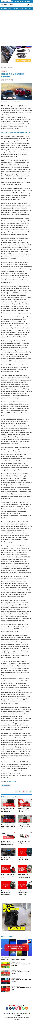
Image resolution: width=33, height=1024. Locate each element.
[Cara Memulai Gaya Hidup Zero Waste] (5, 973)
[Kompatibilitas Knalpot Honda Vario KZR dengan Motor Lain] (8, 836)
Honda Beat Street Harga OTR (7, 858)
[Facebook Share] (16, 791)
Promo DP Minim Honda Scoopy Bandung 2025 (6, 892)
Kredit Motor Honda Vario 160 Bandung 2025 (7, 876)
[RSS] (26, 1008)
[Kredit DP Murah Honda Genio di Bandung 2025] (25, 885)
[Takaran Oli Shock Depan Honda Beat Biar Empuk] (25, 803)
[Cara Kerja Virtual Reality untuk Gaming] (5, 981)
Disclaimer (17, 1015)
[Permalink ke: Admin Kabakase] (2, 80)
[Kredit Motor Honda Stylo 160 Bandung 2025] (25, 852)
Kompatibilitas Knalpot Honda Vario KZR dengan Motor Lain (7, 843)
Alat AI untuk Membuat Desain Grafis (21, 988)
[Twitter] (10, 1008)
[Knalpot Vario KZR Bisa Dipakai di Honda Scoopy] (25, 819)
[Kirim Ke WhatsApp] (30, 791)
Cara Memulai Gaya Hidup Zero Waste (21, 972)
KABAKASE (8, 5)
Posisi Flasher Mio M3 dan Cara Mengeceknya (7, 810)
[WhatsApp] (23, 1008)
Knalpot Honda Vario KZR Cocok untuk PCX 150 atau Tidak (8, 826)
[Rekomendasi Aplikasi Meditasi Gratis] (16, 947)
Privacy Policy (25, 1013)
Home (5, 1013)
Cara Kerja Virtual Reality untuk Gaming (21, 980)
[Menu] (2, 4)
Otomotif (4, 71)
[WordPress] (13, 1008)
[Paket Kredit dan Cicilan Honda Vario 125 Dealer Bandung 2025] (25, 869)
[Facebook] (7, 1008)
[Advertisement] (16, 27)
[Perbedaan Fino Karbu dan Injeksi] (25, 836)
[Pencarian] (31, 4)
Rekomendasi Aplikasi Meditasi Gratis (13, 959)
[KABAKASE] (16, 1006)
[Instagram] (16, 1008)
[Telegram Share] (27, 791)
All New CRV (6, 785)
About (17, 1013)
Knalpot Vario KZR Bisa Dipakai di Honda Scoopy (24, 826)
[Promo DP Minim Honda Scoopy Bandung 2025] (8, 885)
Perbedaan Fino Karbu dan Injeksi (24, 842)
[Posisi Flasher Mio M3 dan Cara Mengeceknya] (8, 803)
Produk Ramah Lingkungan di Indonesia (12, 1)
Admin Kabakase (9, 79)
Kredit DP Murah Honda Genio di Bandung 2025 (23, 892)
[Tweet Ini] (19, 791)
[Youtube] (20, 1008)
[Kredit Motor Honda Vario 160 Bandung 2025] (8, 869)
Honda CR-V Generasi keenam (15, 132)
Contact (11, 1013)
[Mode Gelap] (28, 4)
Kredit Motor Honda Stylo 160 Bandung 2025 (24, 859)
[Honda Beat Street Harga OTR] (8, 852)
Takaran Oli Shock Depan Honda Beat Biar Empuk (23, 810)
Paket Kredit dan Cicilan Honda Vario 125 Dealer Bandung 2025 (24, 876)
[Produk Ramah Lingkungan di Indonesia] (5, 965)
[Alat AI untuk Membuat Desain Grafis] (5, 989)
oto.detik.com (11, 781)
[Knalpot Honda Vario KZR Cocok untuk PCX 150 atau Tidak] (8, 819)
